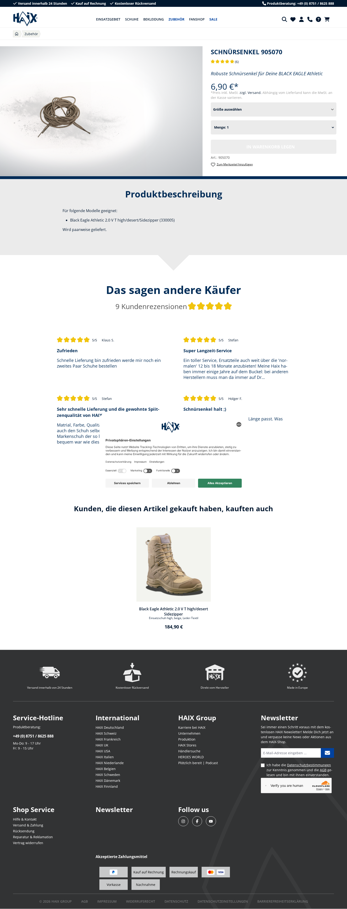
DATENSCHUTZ (176, 901)
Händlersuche (189, 751)
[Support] (310, 19)
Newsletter (114, 809)
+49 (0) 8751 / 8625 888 (33, 736)
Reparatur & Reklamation (33, 837)
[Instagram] (183, 821)
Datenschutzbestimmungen (309, 765)
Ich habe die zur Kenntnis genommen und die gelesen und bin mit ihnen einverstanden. (299, 770)
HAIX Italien (105, 757)
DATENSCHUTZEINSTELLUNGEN (223, 901)
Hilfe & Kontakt (25, 819)
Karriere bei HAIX (191, 727)
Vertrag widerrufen (28, 843)
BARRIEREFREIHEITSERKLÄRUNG (282, 901)
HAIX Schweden (108, 774)
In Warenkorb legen (270, 147)
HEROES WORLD (191, 757)
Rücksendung (23, 831)
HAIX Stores (187, 745)
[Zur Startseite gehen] (25, 18)
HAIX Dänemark (108, 780)
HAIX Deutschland (110, 727)
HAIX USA (103, 751)
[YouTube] (211, 821)
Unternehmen (189, 733)
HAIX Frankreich (108, 739)
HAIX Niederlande (110, 763)
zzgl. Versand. (251, 92)
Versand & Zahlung (28, 825)
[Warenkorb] (328, 19)
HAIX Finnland (107, 786)
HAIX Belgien (106, 769)
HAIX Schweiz (106, 733)
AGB (323, 770)
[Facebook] (197, 821)
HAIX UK (102, 745)
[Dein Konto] (301, 19)
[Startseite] (16, 34)
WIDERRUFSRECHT (140, 901)
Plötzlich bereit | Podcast (198, 763)
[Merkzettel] (293, 19)
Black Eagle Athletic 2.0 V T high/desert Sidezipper (173, 611)
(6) (225, 61)
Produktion (186, 739)
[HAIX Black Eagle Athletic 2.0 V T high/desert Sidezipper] (173, 564)
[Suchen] (284, 19)
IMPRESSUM (107, 901)
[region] (173, 581)
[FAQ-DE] (318, 19)
